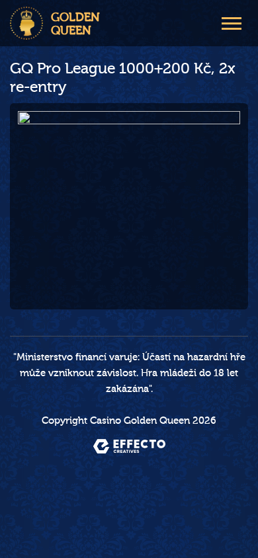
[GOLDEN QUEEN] (26, 23)
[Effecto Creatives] (129, 446)
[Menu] (231, 22)
